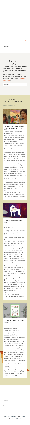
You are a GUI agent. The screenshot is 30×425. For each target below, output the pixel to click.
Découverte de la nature (12, 325)
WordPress (18, 418)
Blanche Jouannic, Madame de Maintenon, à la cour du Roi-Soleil (14, 128)
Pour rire (19, 325)
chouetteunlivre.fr (10, 416)
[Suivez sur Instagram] (15, 410)
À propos (5, 400)
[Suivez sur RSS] (18, 410)
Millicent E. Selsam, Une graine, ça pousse (14, 321)
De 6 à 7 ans (8, 225)
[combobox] (15, 46)
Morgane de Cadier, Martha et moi (13, 221)
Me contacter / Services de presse (12, 402)
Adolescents (19, 131)
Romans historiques (8, 133)
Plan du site (6, 406)
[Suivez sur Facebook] (12, 410)
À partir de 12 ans (13, 131)
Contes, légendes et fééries (15, 224)
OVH (24, 416)
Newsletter (6, 404)
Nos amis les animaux (15, 225)
